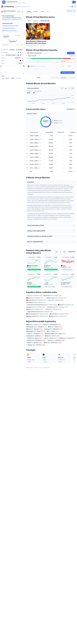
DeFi (3, 78)
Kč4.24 (35, 338)
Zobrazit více (73, 55)
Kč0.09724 (36, 344)
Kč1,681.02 (36, 331)
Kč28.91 (56, 326)
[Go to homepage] (7, 6)
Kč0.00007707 (53, 342)
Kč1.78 (67, 338)
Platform (13, 78)
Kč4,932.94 (56, 340)
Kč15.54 (51, 338)
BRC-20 (7, 78)
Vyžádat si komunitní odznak (10, 30)
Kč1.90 (53, 331)
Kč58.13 (56, 333)
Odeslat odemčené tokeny (9, 28)
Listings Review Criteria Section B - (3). (12, 19)
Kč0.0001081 (36, 340)
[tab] (29, 21)
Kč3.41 (52, 335)
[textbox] (45, 68)
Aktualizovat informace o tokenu (11, 25)
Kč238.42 (35, 335)
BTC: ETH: (24, 6)
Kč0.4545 (37, 326)
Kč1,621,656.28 (52, 324)
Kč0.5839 (35, 342)
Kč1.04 (34, 324)
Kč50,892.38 (53, 329)
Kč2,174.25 (35, 329)
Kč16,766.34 (35, 333)
